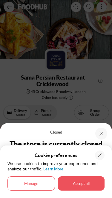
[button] (101, 134)
